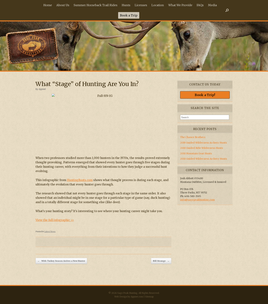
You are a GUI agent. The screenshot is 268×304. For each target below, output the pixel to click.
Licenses (141, 5)
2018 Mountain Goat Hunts (196, 153)
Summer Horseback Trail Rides (95, 5)
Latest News (49, 231)
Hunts (126, 5)
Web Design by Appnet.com (128, 296)
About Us (62, 5)
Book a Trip (128, 15)
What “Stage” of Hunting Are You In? (87, 84)
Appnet (42, 89)
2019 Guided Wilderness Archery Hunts (203, 142)
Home (47, 5)
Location (158, 5)
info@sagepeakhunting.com (197, 199)
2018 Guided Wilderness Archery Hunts (203, 158)
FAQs (200, 5)
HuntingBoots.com (80, 180)
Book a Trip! (205, 95)
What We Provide (180, 5)
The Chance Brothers (192, 137)
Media (212, 5)
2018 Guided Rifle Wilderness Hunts (201, 148)
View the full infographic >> (55, 220)
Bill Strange (161, 261)
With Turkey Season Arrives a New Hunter (61, 261)
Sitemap (149, 296)
